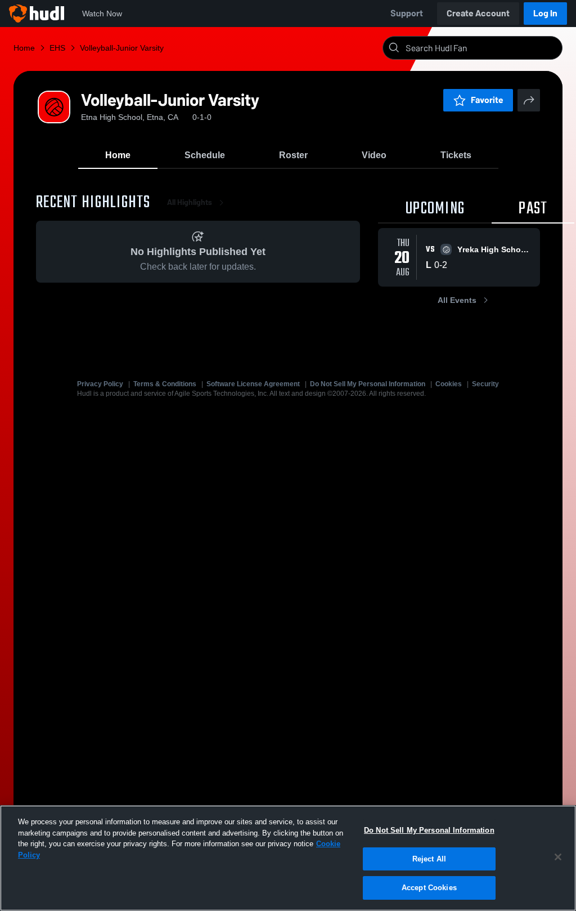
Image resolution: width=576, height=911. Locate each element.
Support (406, 13)
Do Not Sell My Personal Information (367, 384)
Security (485, 384)
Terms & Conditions (164, 384)
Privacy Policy (100, 384)
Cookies (448, 384)
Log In (545, 13)
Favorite (487, 100)
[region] (288, 858)
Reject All (429, 859)
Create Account (478, 13)
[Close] (558, 857)
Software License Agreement (253, 384)
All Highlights (189, 202)
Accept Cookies (429, 887)
